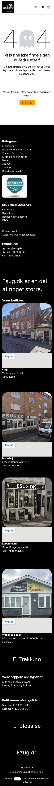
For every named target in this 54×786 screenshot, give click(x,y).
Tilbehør (7, 167)
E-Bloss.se (27, 748)
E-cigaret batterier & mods (17, 149)
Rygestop (7, 212)
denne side (28, 73)
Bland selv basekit (12, 171)
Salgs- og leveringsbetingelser (19, 234)
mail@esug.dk (14, 248)
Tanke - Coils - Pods (14, 153)
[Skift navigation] (49, 7)
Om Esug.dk (9, 209)
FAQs (5, 220)
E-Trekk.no (27, 659)
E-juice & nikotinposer (14, 156)
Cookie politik (9, 230)
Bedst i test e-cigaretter (15, 216)
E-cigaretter (9, 145)
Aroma (6, 163)
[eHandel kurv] (36, 7)
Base (5, 160)
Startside (27, 102)
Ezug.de (27, 774)
